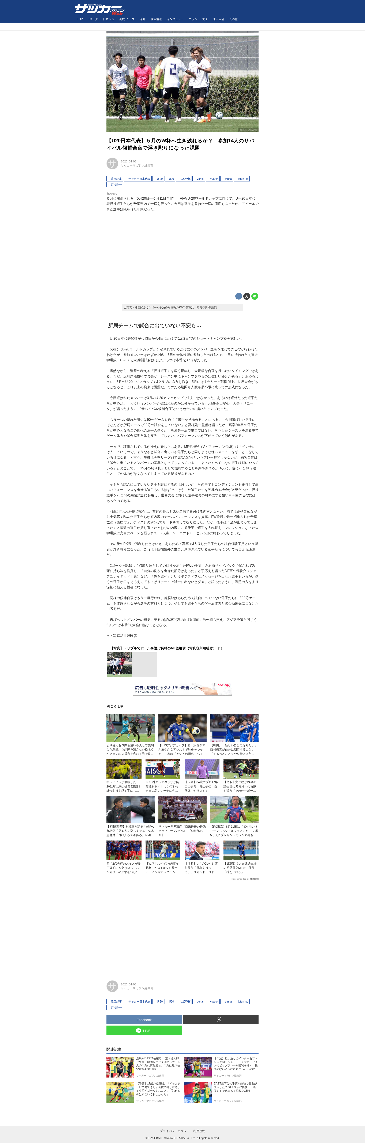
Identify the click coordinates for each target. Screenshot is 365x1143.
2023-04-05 (128, 161)
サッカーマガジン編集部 (137, 165)
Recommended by (240, 879)
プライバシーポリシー (174, 1131)
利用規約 (199, 1131)
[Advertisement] (182, 252)
